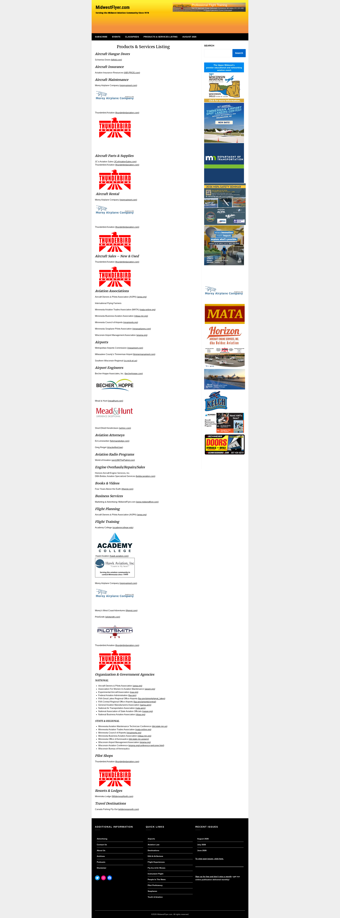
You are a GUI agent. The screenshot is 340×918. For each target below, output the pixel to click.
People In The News (157, 879)
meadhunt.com (115, 401)
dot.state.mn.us (159, 726)
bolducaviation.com (145, 476)
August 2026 (189, 37)
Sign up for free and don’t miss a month (213, 876)
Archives (101, 856)
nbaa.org (140, 714)
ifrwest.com (127, 489)
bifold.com (116, 60)
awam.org (149, 689)
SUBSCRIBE (101, 37)
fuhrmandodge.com (119, 441)
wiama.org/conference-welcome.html (146, 745)
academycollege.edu (123, 527)
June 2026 (202, 850)
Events (116, 37)
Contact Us (102, 845)
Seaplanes (152, 891)
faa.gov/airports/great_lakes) (152, 698)
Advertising (102, 839)
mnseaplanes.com (141, 329)
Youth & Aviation (155, 897)
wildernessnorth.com (128, 809)
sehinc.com (125, 428)
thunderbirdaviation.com (127, 113)
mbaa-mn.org (141, 316)
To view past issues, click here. (209, 859)
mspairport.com (135, 348)
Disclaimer (101, 868)
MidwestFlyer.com (113, 7)
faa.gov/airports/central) (145, 702)
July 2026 (201, 845)
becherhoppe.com (133, 373)
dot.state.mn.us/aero (138, 739)
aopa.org (142, 297)
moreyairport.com (128, 85)
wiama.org (142, 335)
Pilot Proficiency (155, 885)
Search (209, 45)
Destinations (153, 850)
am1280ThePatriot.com (123, 460)
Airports (151, 839)
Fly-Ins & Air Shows (156, 868)
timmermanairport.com (144, 354)
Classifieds (132, 37)
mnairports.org (130, 322)
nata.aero (140, 708)
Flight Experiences (156, 862)
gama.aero (146, 705)
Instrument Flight (155, 874)
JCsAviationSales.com (125, 161)
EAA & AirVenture (155, 856)
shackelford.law (115, 447)
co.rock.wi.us (130, 361)
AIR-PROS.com (131, 73)
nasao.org (147, 711)
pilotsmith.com (112, 617)
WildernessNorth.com (122, 796)
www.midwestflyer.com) (148, 502)
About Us (101, 850)
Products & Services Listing (161, 37)
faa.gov (132, 695)
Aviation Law (153, 845)
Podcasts (101, 862)
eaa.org (134, 692)
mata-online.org (147, 309)
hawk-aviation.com (119, 556)
